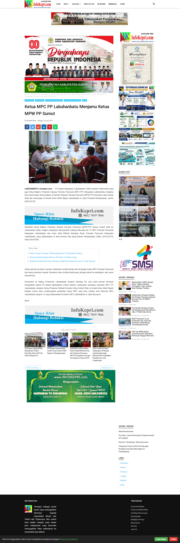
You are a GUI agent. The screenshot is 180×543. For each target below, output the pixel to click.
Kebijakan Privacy (137, 520)
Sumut (84, 100)
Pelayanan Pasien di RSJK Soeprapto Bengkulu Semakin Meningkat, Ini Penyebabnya (133, 449)
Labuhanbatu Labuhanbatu (72, 100)
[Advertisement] (137, 382)
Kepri (65, 4)
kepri (122, 485)
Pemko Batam (89, 4)
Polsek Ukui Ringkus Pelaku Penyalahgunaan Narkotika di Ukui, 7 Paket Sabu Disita (143, 310)
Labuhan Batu (29, 100)
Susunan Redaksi (137, 506)
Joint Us (134, 529)
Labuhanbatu (40, 100)
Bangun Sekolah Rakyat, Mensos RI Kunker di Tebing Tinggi (53, 257)
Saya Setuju (161, 539)
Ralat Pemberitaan (126, 431)
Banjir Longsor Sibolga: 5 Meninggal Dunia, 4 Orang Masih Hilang (56, 253)
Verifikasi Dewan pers (139, 513)
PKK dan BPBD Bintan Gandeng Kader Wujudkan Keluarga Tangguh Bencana (143, 334)
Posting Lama (106, 368)
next (121, 239)
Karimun (123, 472)
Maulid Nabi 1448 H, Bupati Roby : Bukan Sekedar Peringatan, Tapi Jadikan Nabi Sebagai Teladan (142, 285)
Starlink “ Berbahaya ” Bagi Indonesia (133, 442)
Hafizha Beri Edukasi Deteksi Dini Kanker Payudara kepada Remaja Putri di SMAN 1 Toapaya (143, 298)
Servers (134, 526)
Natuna (123, 480)
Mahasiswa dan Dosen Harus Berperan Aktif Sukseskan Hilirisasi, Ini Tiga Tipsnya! (62, 261)
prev (119, 239)
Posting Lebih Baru (32, 368)
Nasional (75, 4)
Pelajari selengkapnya (69, 539)
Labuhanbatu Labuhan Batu (54, 100)
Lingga (123, 476)
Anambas (124, 463)
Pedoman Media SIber (139, 510)
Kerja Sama (135, 523)
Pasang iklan (136, 516)
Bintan (123, 467)
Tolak (173, 539)
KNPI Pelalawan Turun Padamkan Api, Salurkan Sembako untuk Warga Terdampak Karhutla (141, 322)
